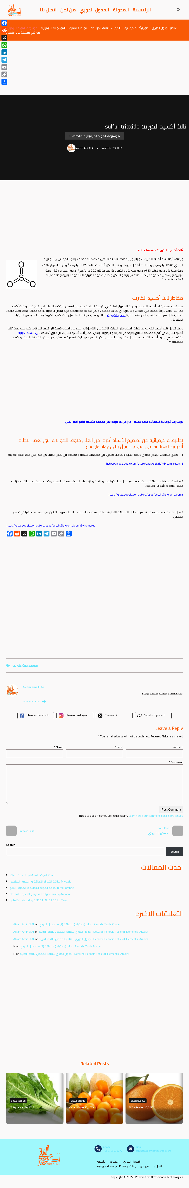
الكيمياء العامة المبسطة (106, 27)
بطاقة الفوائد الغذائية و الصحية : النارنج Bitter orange (42, 887)
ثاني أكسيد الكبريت (29, 333)
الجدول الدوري (94, 9)
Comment (176, 762)
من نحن (68, 9)
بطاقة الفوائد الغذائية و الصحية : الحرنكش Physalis (40, 881)
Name (58, 747)
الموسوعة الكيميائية (53, 27)
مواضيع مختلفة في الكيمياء (23, 32)
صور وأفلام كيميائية (136, 27)
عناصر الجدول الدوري (164, 27)
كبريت (16, 665)
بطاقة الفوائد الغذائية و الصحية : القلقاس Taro (38, 900)
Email (118, 747)
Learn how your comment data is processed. (130, 815)
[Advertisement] (94, 68)
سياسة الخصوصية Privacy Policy (116, 1166)
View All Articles (31, 701)
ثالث (25, 665)
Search (10, 845)
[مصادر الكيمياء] (14, 9)
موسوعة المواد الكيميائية (21, 27)
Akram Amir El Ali (23, 924)
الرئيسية (142, 9)
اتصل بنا (48, 9)
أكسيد (33, 665)
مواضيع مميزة (78, 27)
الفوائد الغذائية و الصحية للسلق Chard (32, 875)
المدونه (114, 1161)
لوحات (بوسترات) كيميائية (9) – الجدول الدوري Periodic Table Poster (80, 924)
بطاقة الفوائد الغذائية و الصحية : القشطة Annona (40, 894)
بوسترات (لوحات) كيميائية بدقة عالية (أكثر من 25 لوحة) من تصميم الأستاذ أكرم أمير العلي (124, 421)
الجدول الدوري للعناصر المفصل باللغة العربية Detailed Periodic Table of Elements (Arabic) (93, 931)
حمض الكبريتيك (116, 315)
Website (178, 747)
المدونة (121, 9)
